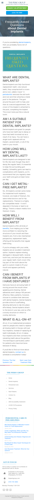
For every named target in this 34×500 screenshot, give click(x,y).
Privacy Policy (13, 408)
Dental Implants (13, 381)
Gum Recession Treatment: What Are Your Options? (17, 449)
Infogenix (20, 497)
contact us (19, 352)
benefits (6, 228)
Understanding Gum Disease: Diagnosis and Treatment (18, 437)
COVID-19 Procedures (15, 405)
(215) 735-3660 (17, 13)
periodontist (7, 94)
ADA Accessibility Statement (17, 401)
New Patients (13, 391)
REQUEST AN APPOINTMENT (17, 8)
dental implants (25, 42)
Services (11, 388)
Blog (10, 398)
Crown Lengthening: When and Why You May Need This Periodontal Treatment (16, 431)
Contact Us (12, 395)
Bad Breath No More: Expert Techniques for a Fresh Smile (17, 443)
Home (10, 378)
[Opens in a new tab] (4, 473)
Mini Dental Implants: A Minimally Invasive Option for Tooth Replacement (17, 425)
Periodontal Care (13, 385)
